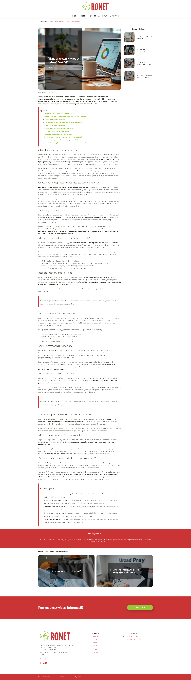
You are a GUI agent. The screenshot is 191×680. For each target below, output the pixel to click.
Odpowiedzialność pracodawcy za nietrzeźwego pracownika (65, 116)
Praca (97, 16)
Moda (89, 16)
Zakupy (105, 16)
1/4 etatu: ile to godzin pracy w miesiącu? (144, 76)
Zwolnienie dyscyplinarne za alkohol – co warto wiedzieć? (64, 143)
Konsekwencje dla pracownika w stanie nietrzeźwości (63, 137)
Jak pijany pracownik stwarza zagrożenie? (59, 128)
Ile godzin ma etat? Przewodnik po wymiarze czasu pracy (144, 50)
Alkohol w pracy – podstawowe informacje (59, 113)
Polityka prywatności (45, 677)
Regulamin (78, 677)
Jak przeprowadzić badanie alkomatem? (58, 134)
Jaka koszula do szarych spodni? (66, 571)
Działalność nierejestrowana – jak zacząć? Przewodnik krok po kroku (144, 63)
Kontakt (43, 663)
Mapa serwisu (63, 677)
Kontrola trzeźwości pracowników (56, 131)
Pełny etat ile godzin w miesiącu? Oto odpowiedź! (144, 37)
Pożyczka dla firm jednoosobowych (133, 636)
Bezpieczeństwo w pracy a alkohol (56, 125)
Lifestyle (114, 16)
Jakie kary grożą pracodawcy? (55, 119)
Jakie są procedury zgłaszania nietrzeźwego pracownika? (64, 122)
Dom (83, 16)
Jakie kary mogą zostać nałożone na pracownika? (61, 140)
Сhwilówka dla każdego (133, 639)
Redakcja (44, 658)
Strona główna (43, 21)
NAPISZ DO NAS (140, 607)
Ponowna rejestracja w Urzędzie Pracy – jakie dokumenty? (124, 571)
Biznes (75, 16)
